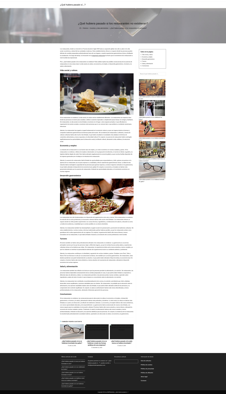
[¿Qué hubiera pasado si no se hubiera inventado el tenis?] (152, 128)
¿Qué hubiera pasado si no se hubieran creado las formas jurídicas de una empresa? (97, 343)
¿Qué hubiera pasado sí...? (73, 5)
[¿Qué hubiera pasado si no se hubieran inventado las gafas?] (152, 170)
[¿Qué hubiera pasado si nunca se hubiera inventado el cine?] (152, 87)
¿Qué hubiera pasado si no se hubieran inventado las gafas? (72, 342)
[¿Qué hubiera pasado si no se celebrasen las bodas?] (152, 108)
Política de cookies (146, 364)
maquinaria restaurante (98, 55)
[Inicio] (80, 28)
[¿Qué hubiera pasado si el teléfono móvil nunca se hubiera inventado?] (152, 149)
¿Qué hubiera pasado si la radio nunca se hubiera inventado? (121, 342)
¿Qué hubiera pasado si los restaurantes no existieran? (128, 28)
